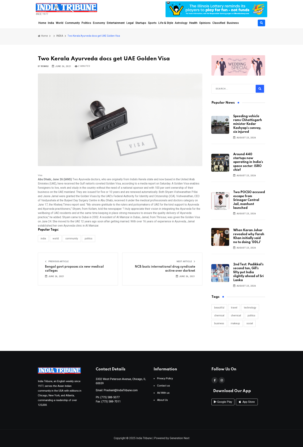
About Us (162, 400)
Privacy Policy (165, 378)
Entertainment (116, 23)
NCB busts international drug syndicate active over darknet (165, 268)
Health (193, 23)
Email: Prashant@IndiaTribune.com (117, 390)
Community (72, 23)
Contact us (163, 385)
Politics (86, 23)
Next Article (184, 261)
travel (234, 307)
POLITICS (88, 238)
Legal (130, 23)
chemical (219, 315)
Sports (152, 23)
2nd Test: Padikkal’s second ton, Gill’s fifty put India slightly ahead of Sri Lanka (248, 272)
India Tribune (144, 438)
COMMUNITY (71, 238)
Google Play (224, 402)
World (59, 23)
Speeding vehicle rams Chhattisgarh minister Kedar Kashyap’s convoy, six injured (247, 124)
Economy (99, 23)
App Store (248, 402)
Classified (218, 23)
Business (233, 23)
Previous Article (58, 261)
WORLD (56, 238)
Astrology (181, 23)
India (51, 23)
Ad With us (163, 393)
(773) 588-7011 (111, 401)
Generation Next (179, 438)
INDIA (59, 35)
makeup (235, 323)
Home (42, 23)
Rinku (44, 66)
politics (251, 315)
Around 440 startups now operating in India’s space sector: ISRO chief (248, 162)
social (250, 323)
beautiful (219, 307)
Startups (140, 23)
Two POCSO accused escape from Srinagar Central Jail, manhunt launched (249, 200)
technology (250, 307)
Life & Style (165, 23)
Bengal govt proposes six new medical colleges (74, 268)
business (219, 323)
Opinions (205, 23)
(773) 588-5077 (110, 397)
